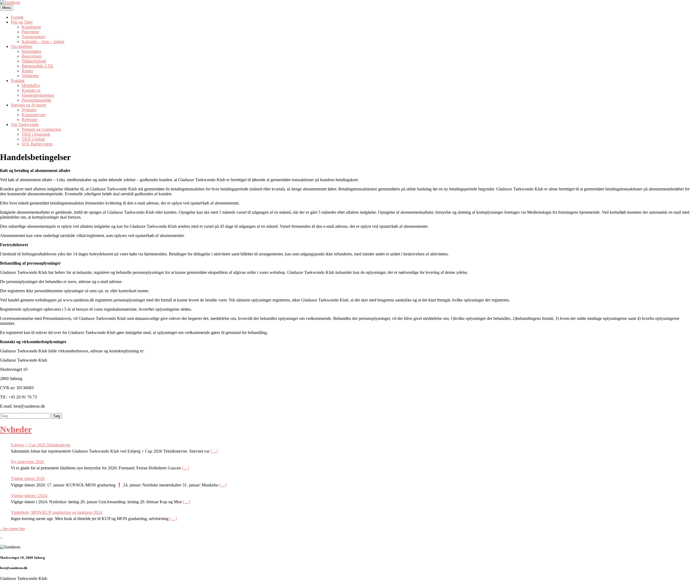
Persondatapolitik (36, 100)
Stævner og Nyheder (28, 105)
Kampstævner (34, 114)
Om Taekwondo (25, 124)
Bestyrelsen (31, 56)
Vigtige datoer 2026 (28, 478)
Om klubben (21, 46)
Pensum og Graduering (41, 129)
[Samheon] (10, 2)
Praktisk (18, 80)
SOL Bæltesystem (37, 144)
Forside (17, 17)
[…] (214, 451)
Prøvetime (30, 32)
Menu (6, 8)
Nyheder (29, 110)
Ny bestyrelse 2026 (27, 461)
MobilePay (31, 85)
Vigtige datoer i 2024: (29, 495)
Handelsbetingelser (38, 95)
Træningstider (33, 36)
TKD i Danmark (36, 134)
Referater (29, 119)
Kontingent (31, 27)
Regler (27, 71)
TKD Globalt (33, 139)
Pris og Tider (22, 22)
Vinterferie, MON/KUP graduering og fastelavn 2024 (56, 512)
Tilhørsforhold (34, 61)
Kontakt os (31, 90)
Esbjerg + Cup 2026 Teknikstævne (40, 445)
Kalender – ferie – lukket (43, 41)
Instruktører (31, 51)
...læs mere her (12, 528)
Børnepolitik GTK (37, 66)
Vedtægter (30, 75)
